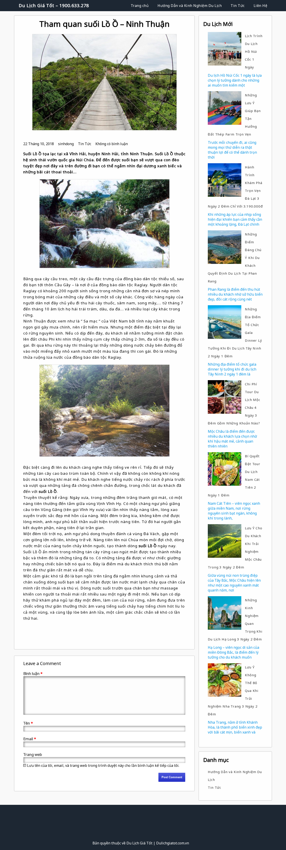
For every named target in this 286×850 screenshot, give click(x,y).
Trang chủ (140, 5)
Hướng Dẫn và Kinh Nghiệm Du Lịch (190, 5)
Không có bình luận (111, 143)
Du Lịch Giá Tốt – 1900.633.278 (54, 5)
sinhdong (66, 143)
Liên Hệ (260, 5)
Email (29, 738)
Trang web (32, 754)
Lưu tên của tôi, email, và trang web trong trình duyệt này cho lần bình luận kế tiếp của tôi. (103, 765)
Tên (28, 723)
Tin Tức (238, 5)
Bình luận (32, 673)
